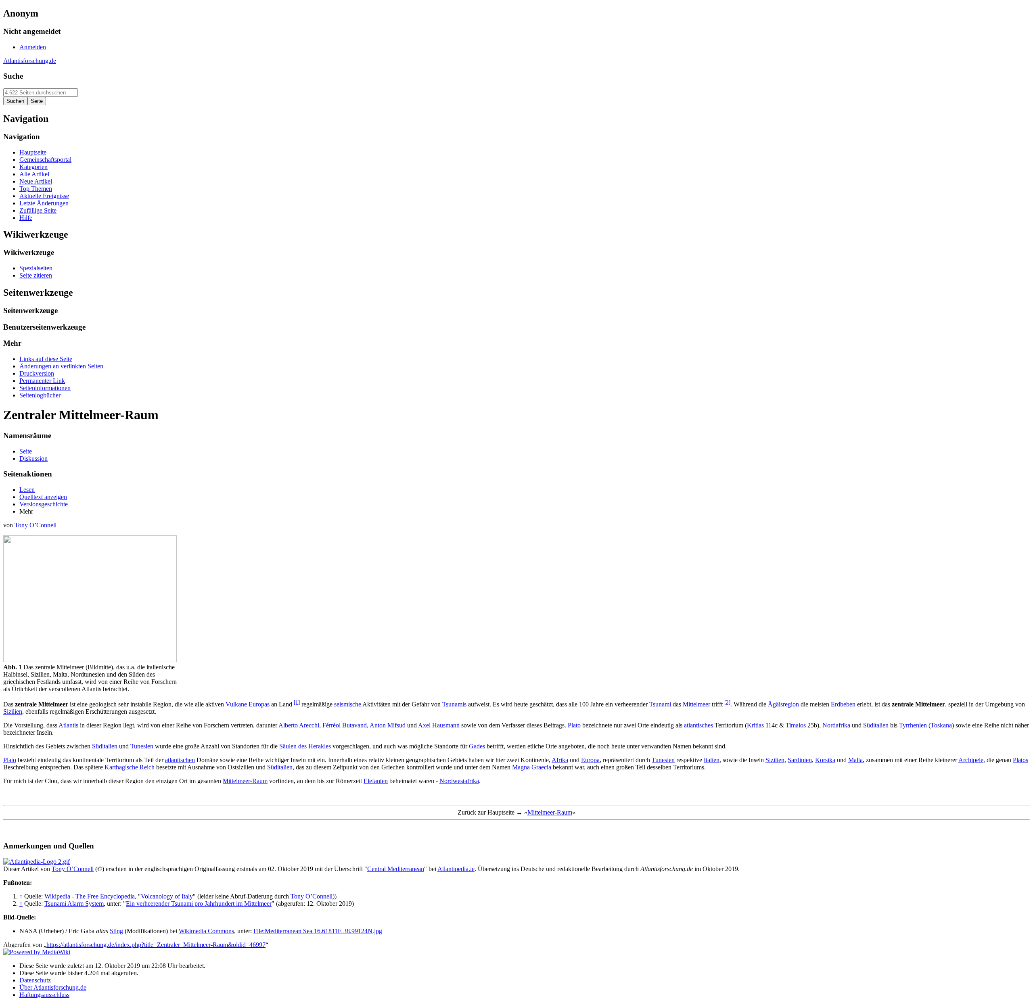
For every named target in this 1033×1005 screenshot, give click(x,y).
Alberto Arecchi (298, 725)
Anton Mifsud (388, 725)
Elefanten (376, 780)
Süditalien (876, 725)
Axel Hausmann (439, 725)
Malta (855, 759)
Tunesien (141, 746)
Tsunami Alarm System (74, 903)
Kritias (755, 725)
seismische (347, 704)
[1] (297, 702)
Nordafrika (836, 725)
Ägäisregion (783, 704)
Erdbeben (843, 704)
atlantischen (180, 759)
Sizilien (12, 711)
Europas (259, 704)
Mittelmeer (696, 704)
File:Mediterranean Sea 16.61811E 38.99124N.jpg (317, 931)
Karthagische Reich (130, 767)
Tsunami (660, 704)
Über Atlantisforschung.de (52, 987)
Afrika (560, 759)
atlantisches (698, 725)
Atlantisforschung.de (29, 60)
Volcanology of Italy (167, 896)
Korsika (825, 759)
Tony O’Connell (35, 525)
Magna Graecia (531, 767)
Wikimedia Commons (206, 931)
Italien (711, 759)
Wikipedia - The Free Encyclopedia (89, 896)
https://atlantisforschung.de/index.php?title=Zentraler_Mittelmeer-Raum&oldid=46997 (156, 944)
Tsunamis (454, 704)
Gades (477, 746)
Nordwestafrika (459, 780)
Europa (590, 759)
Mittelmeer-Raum (245, 780)
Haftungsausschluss (44, 994)
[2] (727, 702)
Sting (116, 931)
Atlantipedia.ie (456, 868)
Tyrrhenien (913, 725)
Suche (13, 76)
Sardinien (800, 759)
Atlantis (68, 725)
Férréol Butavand (344, 725)
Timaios (796, 725)
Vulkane (236, 704)
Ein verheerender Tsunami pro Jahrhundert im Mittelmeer (199, 903)
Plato (574, 725)
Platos (1020, 759)
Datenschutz (35, 980)
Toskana (941, 725)
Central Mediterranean (395, 868)
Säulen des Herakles (305, 746)
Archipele (970, 759)
